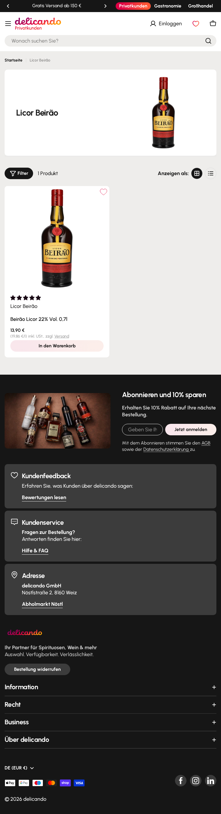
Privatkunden (133, 6)
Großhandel (200, 6)
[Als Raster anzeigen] (197, 173)
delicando (34, 799)
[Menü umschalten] (8, 23)
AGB (205, 443)
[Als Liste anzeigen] (210, 173)
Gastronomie (167, 6)
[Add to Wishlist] (103, 192)
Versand (61, 336)
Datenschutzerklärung (166, 449)
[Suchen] (208, 40)
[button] (8, 6)
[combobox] (110, 41)
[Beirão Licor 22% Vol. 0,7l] (57, 238)
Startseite (13, 60)
